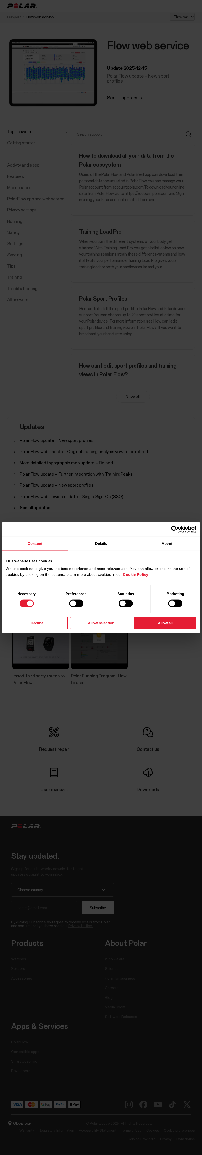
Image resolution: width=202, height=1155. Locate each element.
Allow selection (101, 623)
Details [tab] (101, 543)
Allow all (165, 623)
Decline (37, 623)
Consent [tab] (35, 543)
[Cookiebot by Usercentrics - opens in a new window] (174, 529)
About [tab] (167, 543)
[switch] (76, 603)
